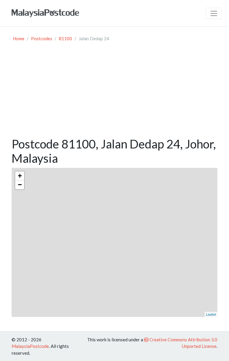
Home (18, 38)
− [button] (20, 184)
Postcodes (41, 38)
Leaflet (211, 314)
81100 (65, 38)
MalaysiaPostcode (30, 346)
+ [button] (20, 175)
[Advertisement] (114, 92)
